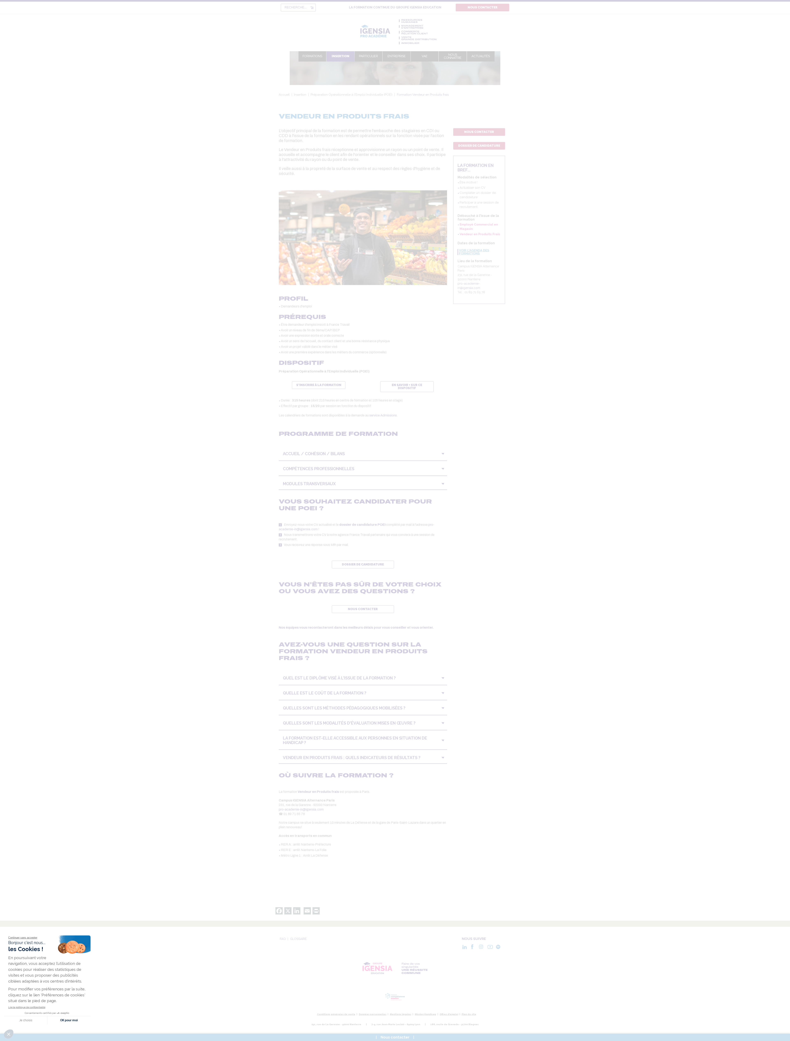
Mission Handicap (425, 1014)
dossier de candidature (363, 564)
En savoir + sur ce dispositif (407, 386)
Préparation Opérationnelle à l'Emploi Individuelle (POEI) (352, 95)
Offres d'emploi (449, 1014)
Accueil (284, 95)
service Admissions (383, 415)
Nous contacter (482, 7)
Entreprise (397, 56)
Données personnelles (372, 1014)
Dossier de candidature (479, 146)
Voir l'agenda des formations (474, 252)
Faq (283, 939)
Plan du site (469, 1014)
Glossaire (298, 939)
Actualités (481, 56)
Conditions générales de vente (336, 1014)
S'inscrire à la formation (318, 385)
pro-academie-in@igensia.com (301, 809)
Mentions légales (400, 1014)
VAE (425, 56)
